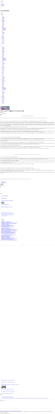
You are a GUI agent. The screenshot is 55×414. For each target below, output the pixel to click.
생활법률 (3, 37)
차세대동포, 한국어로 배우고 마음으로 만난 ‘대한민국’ (6, 235)
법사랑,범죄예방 (4, 28)
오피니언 (3, 39)
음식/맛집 (3, 32)
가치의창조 (2, 19)
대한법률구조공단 (4, 89)
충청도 (3, 23)
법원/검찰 (3, 17)
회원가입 (2, 14)
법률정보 (2, 67)
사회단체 (2, 86)
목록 (0, 186)
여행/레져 (3, 92)
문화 (1, 61)
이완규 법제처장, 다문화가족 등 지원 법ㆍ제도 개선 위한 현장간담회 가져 (8, 223)
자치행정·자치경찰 (3, 21)
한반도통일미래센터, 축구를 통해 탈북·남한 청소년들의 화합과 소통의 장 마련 (9, 229)
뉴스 (1, 15)
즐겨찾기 (2, 0)
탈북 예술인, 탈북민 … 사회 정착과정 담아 (5, 221)
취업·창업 (2, 42)
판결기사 (3, 38)
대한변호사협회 (4, 29)
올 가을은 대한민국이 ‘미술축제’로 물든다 (5, 236)
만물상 (3, 20)
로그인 (2, 1)
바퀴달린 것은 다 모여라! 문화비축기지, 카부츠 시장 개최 (7, 233)
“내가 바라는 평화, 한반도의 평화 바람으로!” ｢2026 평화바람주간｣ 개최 (8, 234)
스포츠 (3, 33)
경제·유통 (3, 18)
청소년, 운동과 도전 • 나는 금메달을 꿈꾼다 (5, 224)
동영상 (3, 36)
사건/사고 (3, 77)
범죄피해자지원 (4, 58)
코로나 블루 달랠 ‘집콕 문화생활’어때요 (5, 226)
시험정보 (3, 43)
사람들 (3, 70)
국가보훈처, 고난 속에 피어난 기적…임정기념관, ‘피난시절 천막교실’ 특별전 (9, 230)
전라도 (3, 24)
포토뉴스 (3, 80)
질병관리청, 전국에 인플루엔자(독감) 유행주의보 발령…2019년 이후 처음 (8, 231)
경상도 (3, 83)
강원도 (3, 55)
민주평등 (3, 27)
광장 (1, 69)
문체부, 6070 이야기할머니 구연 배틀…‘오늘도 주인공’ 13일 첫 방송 (8, 239)
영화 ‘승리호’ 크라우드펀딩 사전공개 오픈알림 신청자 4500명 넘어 (8, 232)
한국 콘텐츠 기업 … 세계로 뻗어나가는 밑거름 (6, 228)
